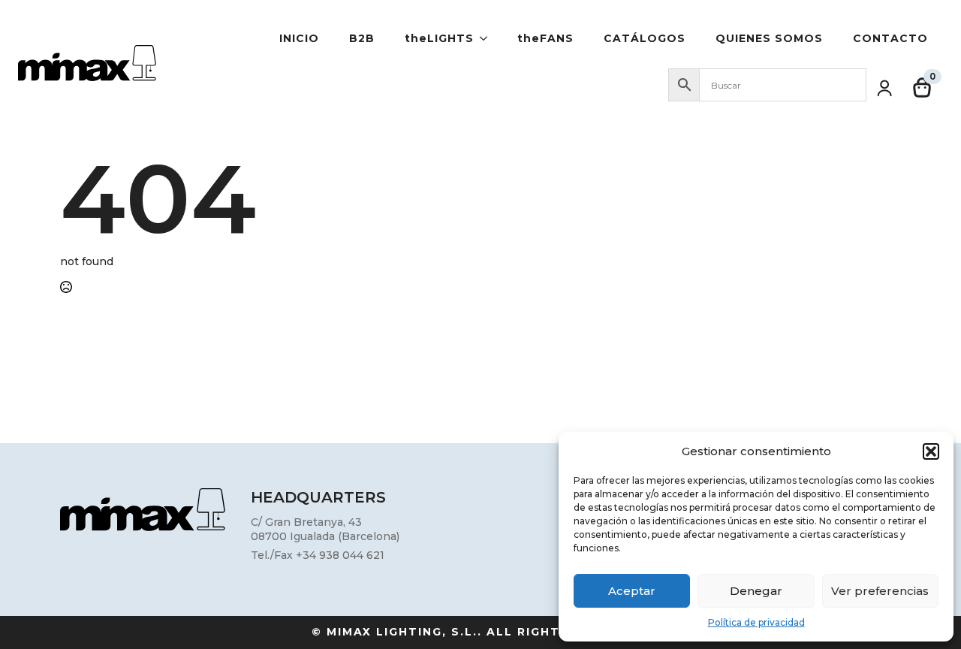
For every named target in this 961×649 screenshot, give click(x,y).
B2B (362, 38)
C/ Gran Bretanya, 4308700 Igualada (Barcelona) (325, 529)
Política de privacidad (756, 622)
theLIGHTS (439, 38)
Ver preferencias (880, 591)
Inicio (299, 38)
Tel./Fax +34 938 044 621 (317, 555)
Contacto (890, 38)
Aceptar (631, 591)
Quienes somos (769, 38)
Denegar (756, 591)
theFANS (545, 38)
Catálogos (644, 38)
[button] (930, 451)
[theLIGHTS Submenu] (488, 38)
